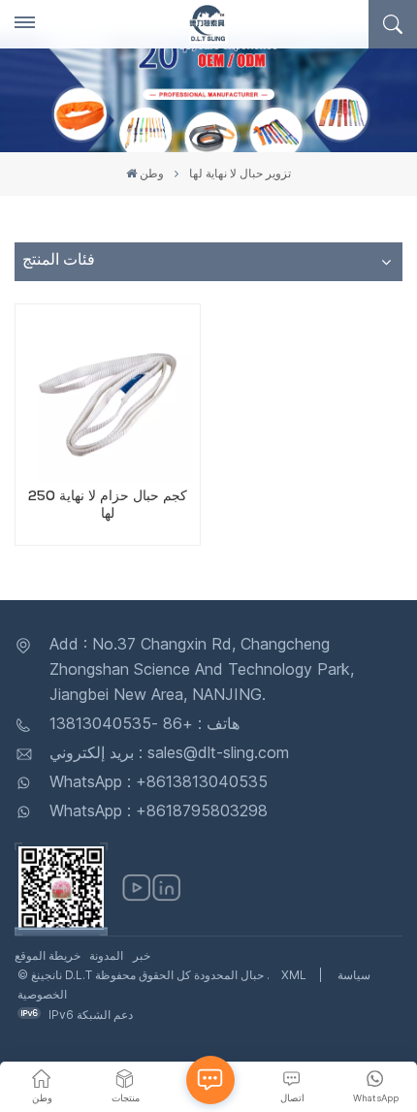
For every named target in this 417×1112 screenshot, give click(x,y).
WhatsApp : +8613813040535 (158, 781)
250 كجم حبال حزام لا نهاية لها (107, 506)
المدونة (106, 955)
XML (293, 975)
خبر (141, 955)
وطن (152, 173)
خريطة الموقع (47, 955)
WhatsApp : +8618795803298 (158, 810)
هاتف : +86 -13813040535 (144, 723)
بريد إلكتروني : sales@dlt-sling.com (169, 752)
